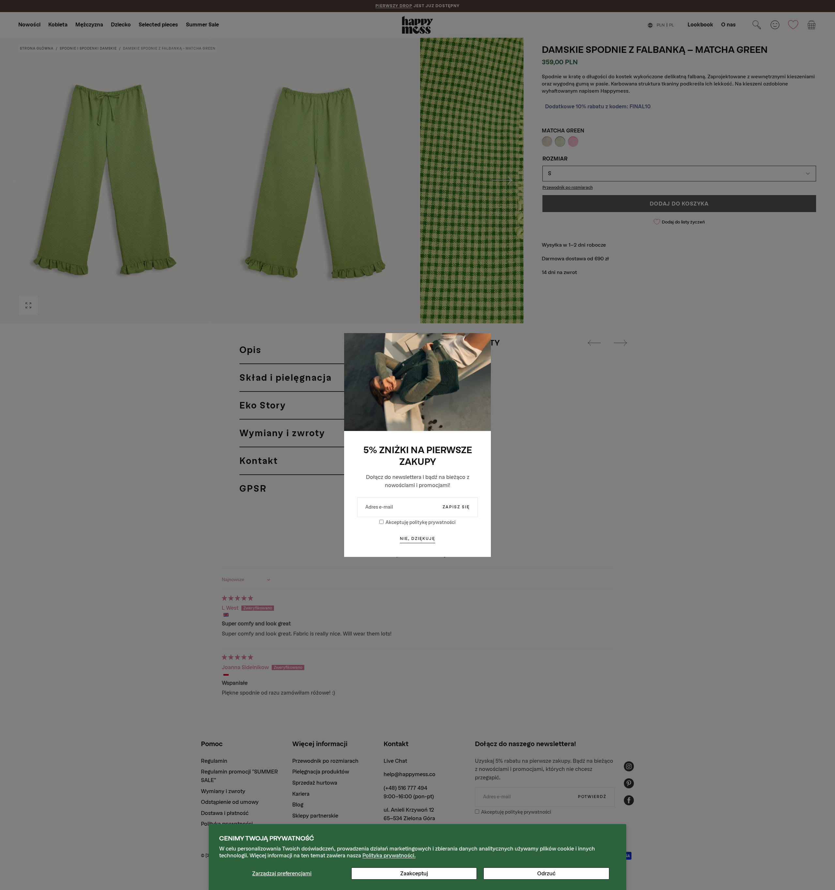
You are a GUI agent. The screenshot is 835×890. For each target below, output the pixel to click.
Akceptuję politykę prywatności (421, 522)
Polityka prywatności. (389, 855)
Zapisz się (456, 507)
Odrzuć (546, 873)
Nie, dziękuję (417, 538)
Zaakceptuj (414, 873)
